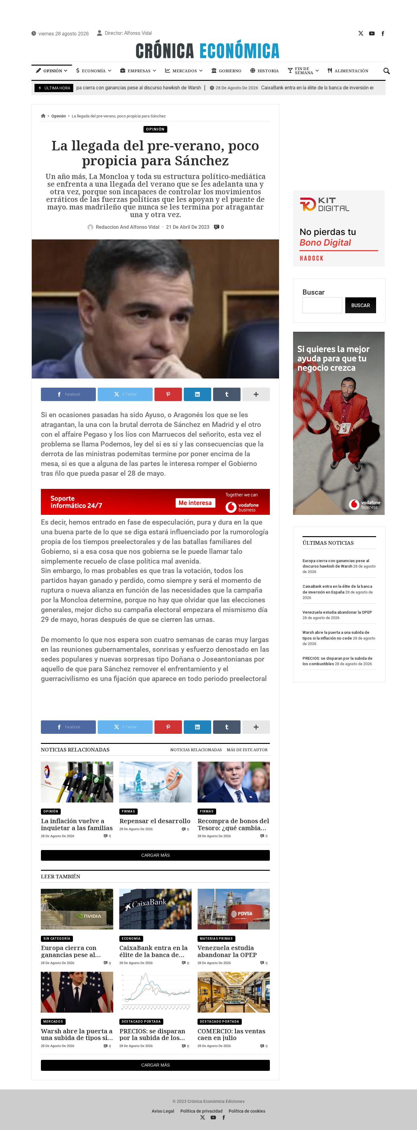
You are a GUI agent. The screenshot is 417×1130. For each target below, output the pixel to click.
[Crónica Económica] (208, 49)
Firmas (128, 811)
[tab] (196, 750)
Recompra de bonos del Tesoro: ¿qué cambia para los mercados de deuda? (233, 824)
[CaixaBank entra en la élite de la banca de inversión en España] (155, 909)
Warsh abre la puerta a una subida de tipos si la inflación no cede (77, 1034)
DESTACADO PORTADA (141, 1021)
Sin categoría (57, 938)
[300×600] (339, 512)
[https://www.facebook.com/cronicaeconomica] (383, 33)
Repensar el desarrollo (154, 820)
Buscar (314, 292)
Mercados (53, 1021)
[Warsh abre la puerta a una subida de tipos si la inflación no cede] (77, 992)
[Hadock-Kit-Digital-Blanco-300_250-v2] (339, 264)
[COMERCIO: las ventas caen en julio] (234, 992)
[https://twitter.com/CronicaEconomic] (361, 33)
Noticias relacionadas (196, 749)
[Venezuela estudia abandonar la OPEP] (234, 909)
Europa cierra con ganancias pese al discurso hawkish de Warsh (99, 88)
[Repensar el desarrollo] (155, 782)
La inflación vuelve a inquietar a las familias (77, 824)
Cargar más (155, 855)
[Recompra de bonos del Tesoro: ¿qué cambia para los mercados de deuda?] (234, 782)
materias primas (216, 938)
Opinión (58, 116)
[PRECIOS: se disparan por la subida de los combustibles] (155, 992)
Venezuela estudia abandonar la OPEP (227, 951)
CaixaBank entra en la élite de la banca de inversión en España (291, 88)
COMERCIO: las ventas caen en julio (231, 1034)
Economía (131, 938)
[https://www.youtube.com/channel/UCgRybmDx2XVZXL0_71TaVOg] (372, 33)
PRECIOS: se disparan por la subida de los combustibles (152, 1034)
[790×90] (155, 512)
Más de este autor (247, 749)
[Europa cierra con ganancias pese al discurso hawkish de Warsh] (77, 909)
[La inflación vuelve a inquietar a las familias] (77, 782)
